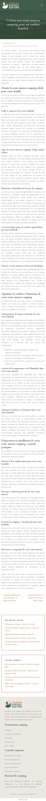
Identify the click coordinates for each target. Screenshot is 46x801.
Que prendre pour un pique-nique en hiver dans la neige (35, 598)
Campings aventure (9, 43)
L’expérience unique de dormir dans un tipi (20, 638)
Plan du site (23, 800)
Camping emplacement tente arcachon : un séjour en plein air (11, 598)
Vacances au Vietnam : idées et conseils (20, 624)
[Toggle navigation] (41, 5)
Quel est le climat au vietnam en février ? (20, 634)
